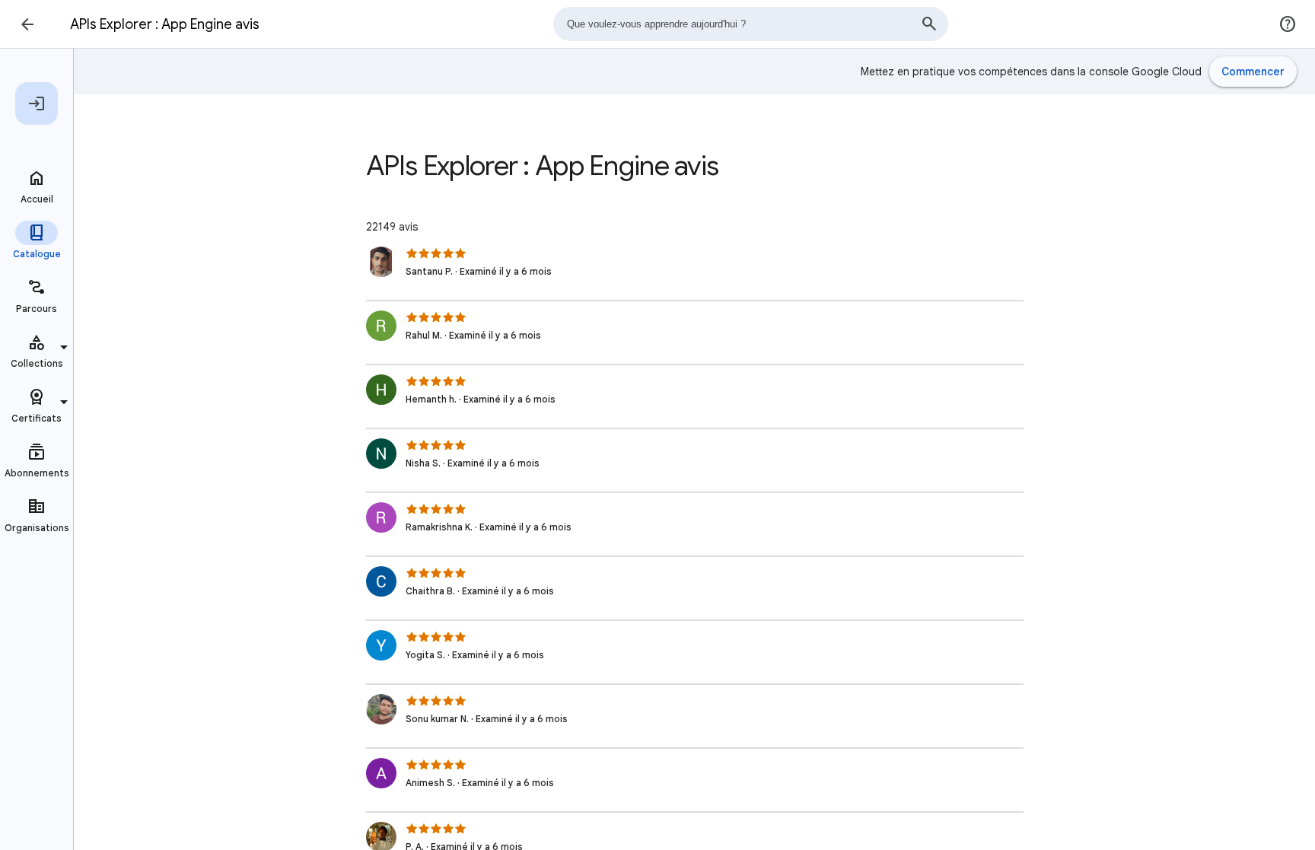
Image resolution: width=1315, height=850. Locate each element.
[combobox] (750, 24)
